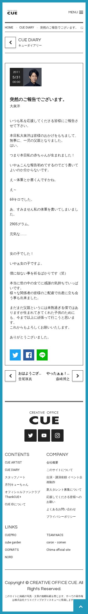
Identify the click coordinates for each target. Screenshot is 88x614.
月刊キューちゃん (16, 484)
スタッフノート (15, 477)
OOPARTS (12, 550)
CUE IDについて (15, 504)
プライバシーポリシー (61, 516)
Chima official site (58, 550)
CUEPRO (10, 535)
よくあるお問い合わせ (61, 509)
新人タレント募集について (64, 489)
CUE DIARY (26, 27)
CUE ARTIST (13, 462)
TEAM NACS (54, 535)
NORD (9, 557)
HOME (9, 27)
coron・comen (56, 542)
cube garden (13, 542)
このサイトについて (59, 470)
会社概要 (52, 462)
